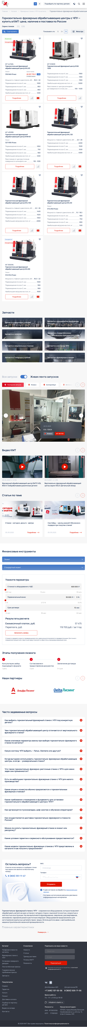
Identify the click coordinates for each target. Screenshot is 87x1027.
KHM (23, 26)
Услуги (4, 993)
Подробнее (16, 98)
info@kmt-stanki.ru (56, 1002)
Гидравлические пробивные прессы (9, 971)
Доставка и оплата (9, 999)
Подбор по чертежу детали (9, 1004)
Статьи (26, 953)
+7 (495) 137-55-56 (53, 990)
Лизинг (5, 996)
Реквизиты (27, 963)
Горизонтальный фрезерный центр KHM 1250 (63, 67)
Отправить (51, 884)
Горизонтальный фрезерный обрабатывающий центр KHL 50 (59, 202)
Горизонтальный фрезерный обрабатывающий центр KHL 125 (60, 133)
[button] (77, 385)
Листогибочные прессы (11, 967)
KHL (18, 26)
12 (58, 31)
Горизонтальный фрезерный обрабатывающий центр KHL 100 (18, 202)
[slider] (5, 590)
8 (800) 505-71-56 (72, 990)
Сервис (5, 986)
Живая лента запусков (44, 376)
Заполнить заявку (21, 633)
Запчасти (5, 976)
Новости (26, 950)
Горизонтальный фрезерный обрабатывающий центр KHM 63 (18, 135)
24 (62, 31)
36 (66, 31)
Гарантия (5, 989)
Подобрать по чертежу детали (57, 4)
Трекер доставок (29, 956)
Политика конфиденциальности (56, 1023)
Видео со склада (8, 1008)
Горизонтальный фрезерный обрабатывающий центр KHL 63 (17, 67)
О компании (28, 946)
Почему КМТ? (28, 960)
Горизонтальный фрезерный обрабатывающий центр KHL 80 (17, 268)
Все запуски (9, 376)
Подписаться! (56, 963)
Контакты (5, 1011)
